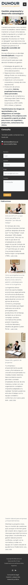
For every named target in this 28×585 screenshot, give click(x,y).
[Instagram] (12, 570)
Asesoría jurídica (13, 579)
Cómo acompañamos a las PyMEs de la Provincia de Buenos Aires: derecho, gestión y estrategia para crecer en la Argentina (14, 279)
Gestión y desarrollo (13, 577)
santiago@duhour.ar (11, 142)
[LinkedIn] (15, 570)
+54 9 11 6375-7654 (10, 144)
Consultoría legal (13, 575)
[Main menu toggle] (25, 4)
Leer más (14, 256)
